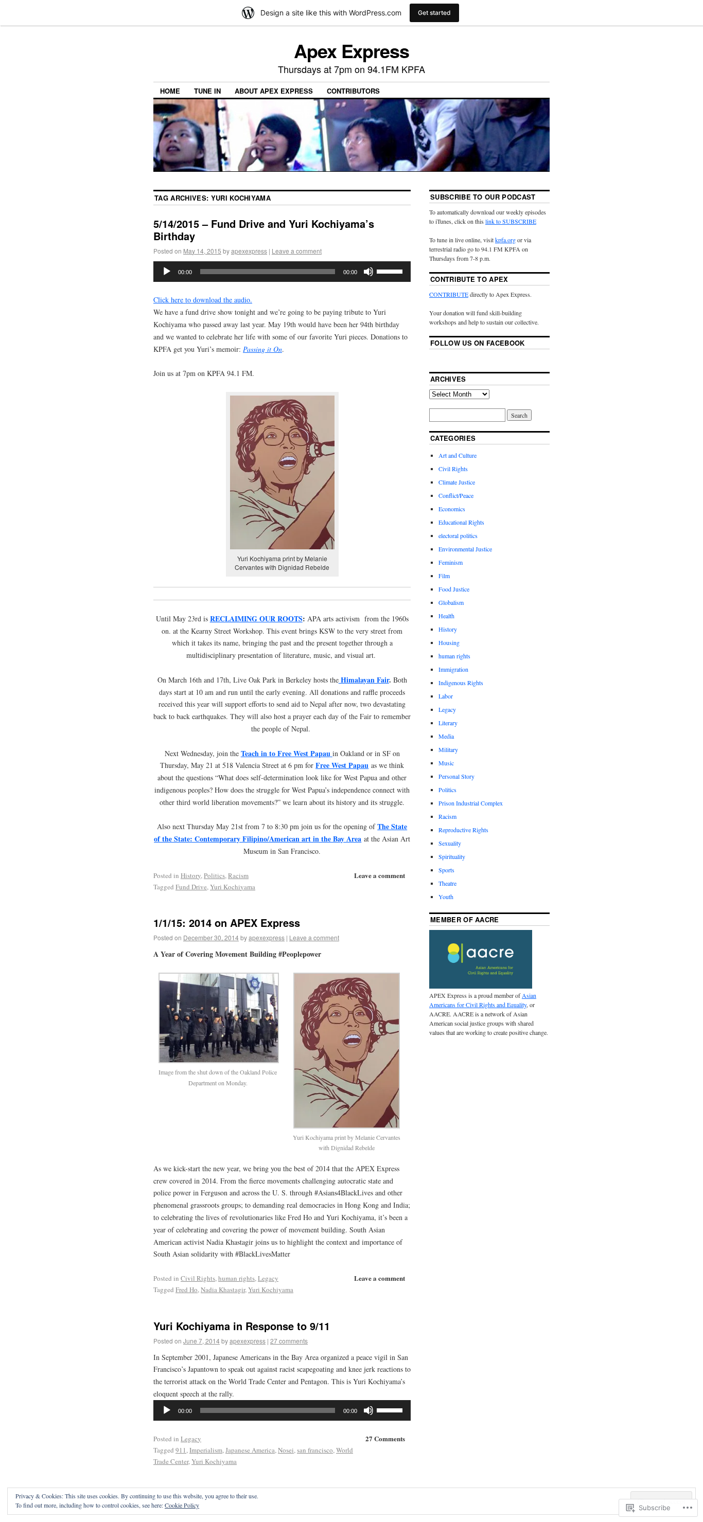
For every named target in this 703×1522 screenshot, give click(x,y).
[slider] (391, 270)
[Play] (167, 271)
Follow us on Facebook (477, 343)
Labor (445, 696)
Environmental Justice (465, 549)
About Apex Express (274, 91)
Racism (238, 875)
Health (446, 616)
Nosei (286, 1450)
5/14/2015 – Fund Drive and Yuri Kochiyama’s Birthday (263, 229)
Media (446, 736)
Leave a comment (297, 250)
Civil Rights (198, 1278)
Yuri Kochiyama (232, 886)
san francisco (315, 1450)
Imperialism (205, 1450)
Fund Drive (191, 886)
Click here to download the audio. (202, 300)
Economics (451, 509)
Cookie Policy (182, 1505)
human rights (236, 1278)
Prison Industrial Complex (470, 803)
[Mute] (368, 271)
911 (180, 1450)
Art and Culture (457, 455)
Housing (449, 642)
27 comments (289, 1340)
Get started (434, 12)
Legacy (268, 1278)
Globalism (451, 602)
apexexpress (249, 250)
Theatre (447, 883)
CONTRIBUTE (448, 294)
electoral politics (458, 535)
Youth (445, 896)
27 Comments (385, 1438)
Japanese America (250, 1450)
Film (444, 575)
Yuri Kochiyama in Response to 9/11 (241, 1325)
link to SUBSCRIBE (510, 221)
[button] (218, 1033)
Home (170, 91)
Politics (214, 875)
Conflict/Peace (455, 495)
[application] (282, 271)
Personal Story (456, 776)
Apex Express (351, 50)
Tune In (207, 91)
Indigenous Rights (460, 682)
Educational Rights (461, 522)
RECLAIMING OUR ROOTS (256, 618)
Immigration (453, 669)
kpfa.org (505, 240)
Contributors (353, 91)
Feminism (450, 562)
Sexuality (449, 843)
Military (448, 749)
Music (446, 763)
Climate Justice (456, 482)
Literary (448, 723)
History (191, 875)
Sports (446, 870)
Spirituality (451, 856)
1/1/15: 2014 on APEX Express (226, 922)
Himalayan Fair (364, 679)
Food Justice (453, 589)
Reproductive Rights (463, 830)
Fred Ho (186, 1289)
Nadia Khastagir (223, 1289)
